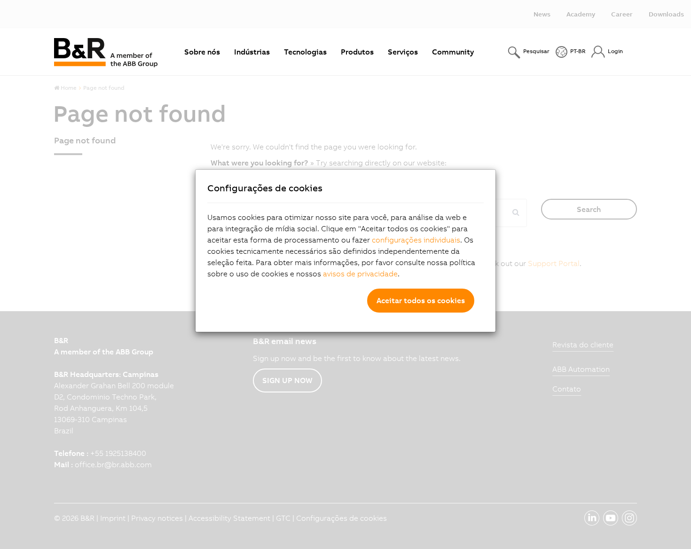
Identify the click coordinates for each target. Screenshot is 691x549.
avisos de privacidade (360, 273)
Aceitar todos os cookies (421, 300)
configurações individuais (416, 239)
